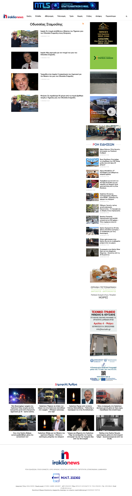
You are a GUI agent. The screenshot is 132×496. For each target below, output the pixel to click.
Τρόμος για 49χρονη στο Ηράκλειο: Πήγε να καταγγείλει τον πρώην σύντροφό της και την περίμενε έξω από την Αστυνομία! (80, 436)
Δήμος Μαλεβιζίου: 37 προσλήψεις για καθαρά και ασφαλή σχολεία (109, 172)
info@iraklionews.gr (66, 488)
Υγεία (71, 16)
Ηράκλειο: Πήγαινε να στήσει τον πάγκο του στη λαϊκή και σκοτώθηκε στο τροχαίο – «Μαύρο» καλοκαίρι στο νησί (51, 409)
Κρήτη (29, 16)
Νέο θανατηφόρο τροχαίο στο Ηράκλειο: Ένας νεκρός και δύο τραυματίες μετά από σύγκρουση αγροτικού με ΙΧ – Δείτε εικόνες (22, 409)
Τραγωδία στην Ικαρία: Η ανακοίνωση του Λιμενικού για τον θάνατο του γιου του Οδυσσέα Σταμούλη (60, 75)
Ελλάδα (38, 16)
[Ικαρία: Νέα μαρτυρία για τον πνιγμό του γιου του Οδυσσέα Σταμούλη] (24, 60)
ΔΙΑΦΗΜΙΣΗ (102, 469)
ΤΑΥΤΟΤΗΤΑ (82, 469)
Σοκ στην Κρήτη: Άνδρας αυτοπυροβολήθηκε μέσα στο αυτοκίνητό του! (22, 435)
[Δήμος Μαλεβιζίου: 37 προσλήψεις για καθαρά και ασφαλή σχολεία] (92, 174)
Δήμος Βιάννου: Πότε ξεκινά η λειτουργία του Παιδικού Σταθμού (110, 151)
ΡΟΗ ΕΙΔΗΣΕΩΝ (30, 469)
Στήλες (89, 16)
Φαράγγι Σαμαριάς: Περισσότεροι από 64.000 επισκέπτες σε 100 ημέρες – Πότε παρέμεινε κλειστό (109, 219)
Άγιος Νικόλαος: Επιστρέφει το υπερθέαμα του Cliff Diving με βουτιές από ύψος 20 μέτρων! (110, 162)
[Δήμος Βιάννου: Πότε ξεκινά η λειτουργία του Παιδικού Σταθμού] (92, 152)
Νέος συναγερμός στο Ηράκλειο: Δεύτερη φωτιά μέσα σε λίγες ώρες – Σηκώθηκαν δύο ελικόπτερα (110, 408)
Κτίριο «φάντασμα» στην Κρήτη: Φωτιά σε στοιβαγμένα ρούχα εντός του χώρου (110, 241)
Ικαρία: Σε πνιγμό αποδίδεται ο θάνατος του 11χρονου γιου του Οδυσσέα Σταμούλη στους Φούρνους (61, 32)
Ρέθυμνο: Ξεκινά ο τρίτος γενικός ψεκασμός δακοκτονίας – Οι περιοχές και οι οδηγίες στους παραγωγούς (110, 208)
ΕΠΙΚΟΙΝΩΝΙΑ (92, 469)
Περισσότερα (111, 16)
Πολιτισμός (61, 16)
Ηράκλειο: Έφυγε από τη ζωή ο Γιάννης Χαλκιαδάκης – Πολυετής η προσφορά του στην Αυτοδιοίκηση (80, 408)
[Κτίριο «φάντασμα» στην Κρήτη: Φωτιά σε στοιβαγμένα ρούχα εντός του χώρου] (92, 242)
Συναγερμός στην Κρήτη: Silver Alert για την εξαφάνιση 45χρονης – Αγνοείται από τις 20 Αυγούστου (110, 252)
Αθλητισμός (49, 16)
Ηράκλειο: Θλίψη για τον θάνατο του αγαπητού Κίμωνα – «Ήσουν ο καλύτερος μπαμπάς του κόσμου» (51, 435)
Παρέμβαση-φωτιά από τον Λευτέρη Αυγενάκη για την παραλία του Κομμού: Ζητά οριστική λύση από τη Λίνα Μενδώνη (109, 184)
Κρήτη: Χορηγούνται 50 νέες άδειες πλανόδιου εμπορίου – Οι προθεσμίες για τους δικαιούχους (110, 230)
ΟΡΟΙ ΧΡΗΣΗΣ (55, 469)
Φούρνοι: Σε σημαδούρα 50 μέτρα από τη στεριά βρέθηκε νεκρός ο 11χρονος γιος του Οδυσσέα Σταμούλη (61, 97)
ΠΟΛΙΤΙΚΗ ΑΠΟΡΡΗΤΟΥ (69, 469)
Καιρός (80, 16)
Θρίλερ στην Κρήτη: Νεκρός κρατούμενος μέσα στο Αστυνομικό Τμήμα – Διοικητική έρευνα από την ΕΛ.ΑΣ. (109, 436)
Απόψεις (99, 16)
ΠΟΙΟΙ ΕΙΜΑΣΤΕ (42, 469)
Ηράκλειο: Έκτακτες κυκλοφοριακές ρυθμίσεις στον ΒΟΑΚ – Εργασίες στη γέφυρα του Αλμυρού (109, 196)
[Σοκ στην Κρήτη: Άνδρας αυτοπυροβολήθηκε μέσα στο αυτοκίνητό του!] (22, 423)
